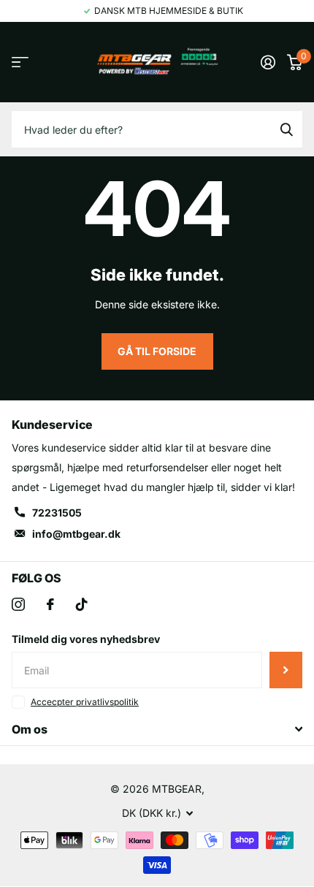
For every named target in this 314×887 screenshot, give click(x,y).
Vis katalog (20, 62)
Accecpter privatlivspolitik (85, 701)
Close (157, 729)
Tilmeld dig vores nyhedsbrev (86, 639)
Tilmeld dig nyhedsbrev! (285, 670)
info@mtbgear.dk (76, 534)
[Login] (268, 62)
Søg (286, 129)
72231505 (57, 512)
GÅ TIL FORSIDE (157, 351)
